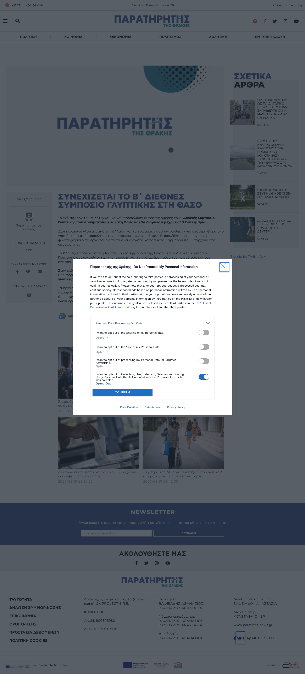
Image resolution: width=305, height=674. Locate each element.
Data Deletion (129, 407)
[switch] (204, 332)
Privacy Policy (176, 407)
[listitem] (152, 323)
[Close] (224, 267)
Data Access (152, 407)
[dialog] (152, 337)
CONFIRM (122, 392)
